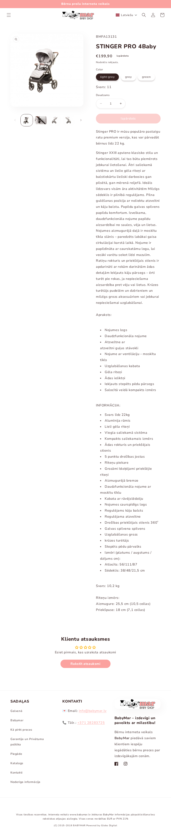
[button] (8, 15)
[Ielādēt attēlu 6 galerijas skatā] (69, 120)
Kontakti (16, 773)
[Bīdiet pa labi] (81, 120)
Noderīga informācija (25, 782)
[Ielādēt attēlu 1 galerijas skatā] (27, 120)
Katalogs (16, 763)
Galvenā (16, 711)
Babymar (16, 720)
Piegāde (16, 754)
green (148, 78)
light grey (109, 78)
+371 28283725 (91, 722)
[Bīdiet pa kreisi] (15, 120)
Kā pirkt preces (21, 730)
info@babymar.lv (93, 711)
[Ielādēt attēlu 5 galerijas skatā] (55, 120)
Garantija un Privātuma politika (27, 741)
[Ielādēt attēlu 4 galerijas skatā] (41, 120)
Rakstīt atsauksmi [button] (85, 664)
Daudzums (102, 95)
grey (130, 78)
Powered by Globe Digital (101, 825)
